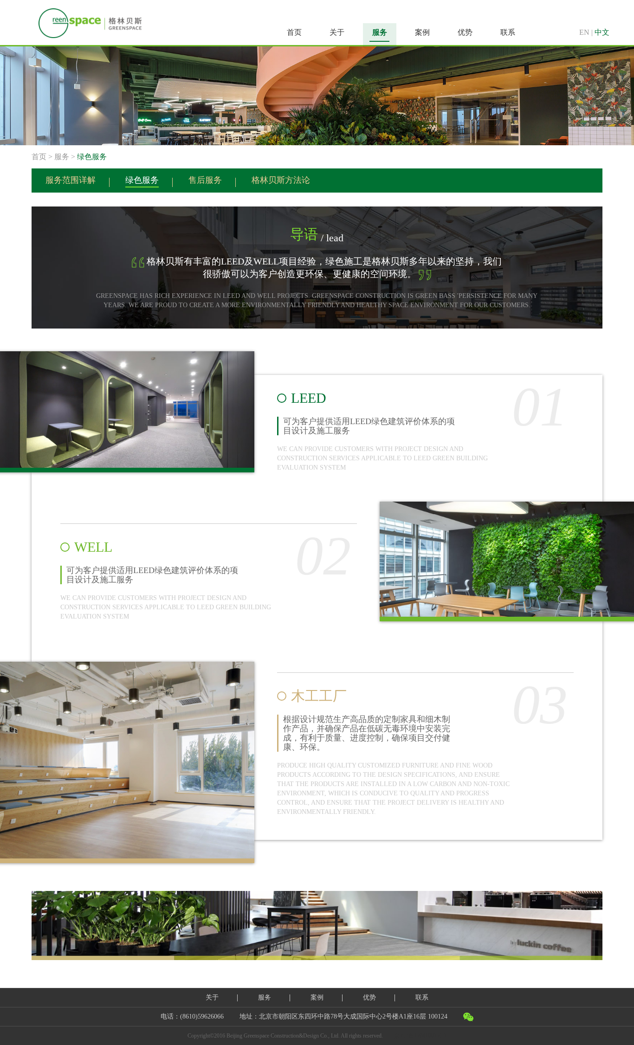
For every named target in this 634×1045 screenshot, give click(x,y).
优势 (369, 997)
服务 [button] (379, 32)
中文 (602, 32)
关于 (212, 997)
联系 (421, 997)
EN (584, 32)
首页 (294, 32)
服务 (61, 157)
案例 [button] (422, 32)
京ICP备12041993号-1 (420, 1035)
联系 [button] (507, 32)
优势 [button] (465, 32)
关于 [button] (337, 32)
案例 (317, 997)
